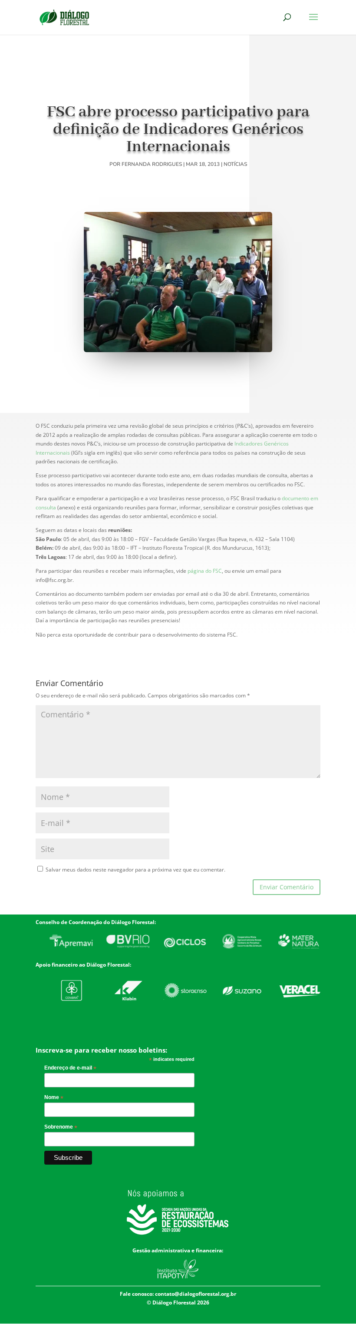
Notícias (235, 164)
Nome (53, 1097)
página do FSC (205, 571)
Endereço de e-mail (70, 1068)
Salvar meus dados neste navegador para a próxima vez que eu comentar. (135, 869)
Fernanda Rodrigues (152, 164)
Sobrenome (60, 1127)
